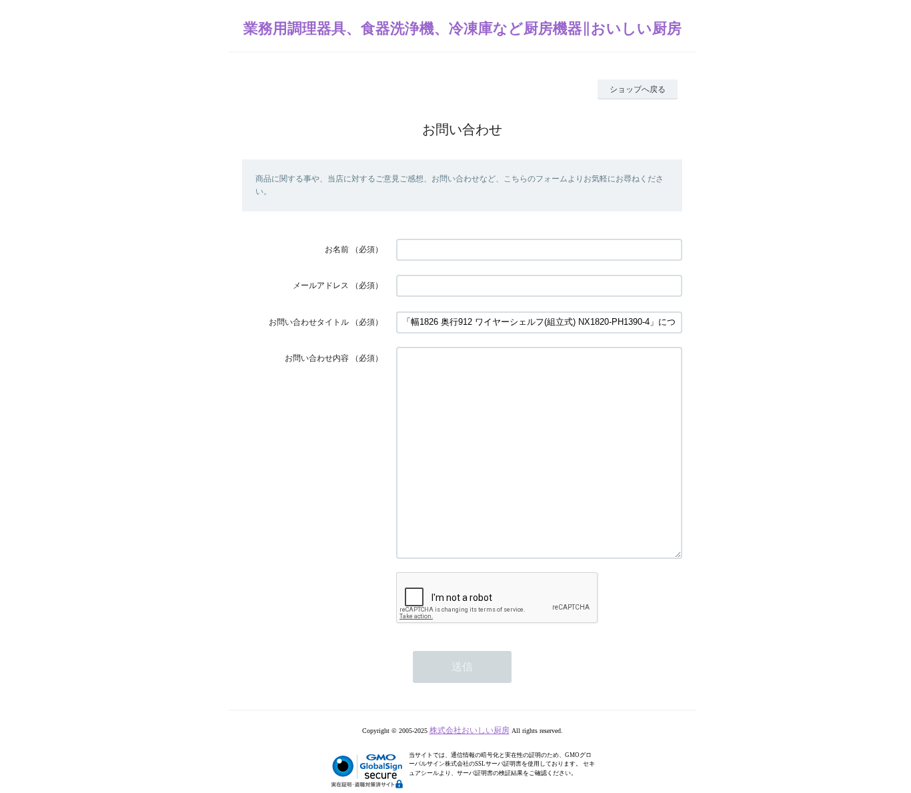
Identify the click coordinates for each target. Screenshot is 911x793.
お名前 (337, 249)
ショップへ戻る (638, 89)
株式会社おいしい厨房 (469, 730)
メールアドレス (321, 285)
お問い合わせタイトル (309, 322)
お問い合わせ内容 (317, 358)
